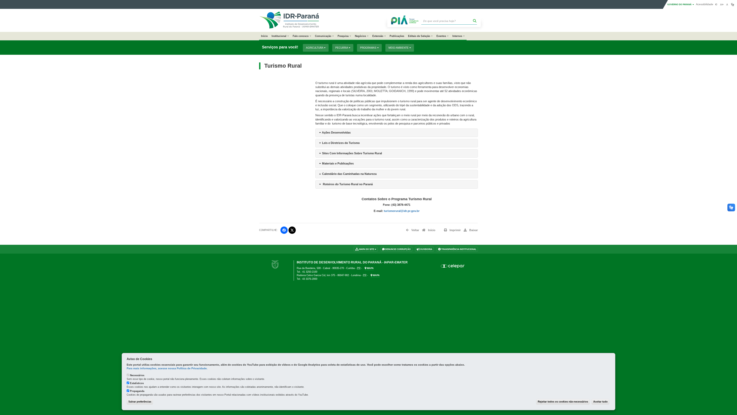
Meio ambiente (398, 47)
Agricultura (315, 47)
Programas (368, 47)
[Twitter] (292, 230)
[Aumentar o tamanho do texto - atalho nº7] (722, 4)
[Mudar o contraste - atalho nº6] (716, 4)
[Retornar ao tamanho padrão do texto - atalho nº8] (727, 4)
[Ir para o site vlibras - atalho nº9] (732, 4)
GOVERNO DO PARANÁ (679, 4)
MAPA (370, 268)
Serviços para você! (280, 47)
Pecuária (342, 47)
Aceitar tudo (600, 401)
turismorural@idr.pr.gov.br (402, 210)
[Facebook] (284, 230)
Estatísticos (137, 383)
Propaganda (137, 391)
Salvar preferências (139, 401)
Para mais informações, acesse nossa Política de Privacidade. (167, 368)
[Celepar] (453, 266)
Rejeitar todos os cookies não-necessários (563, 401)
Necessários (137, 375)
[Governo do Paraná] (275, 264)
